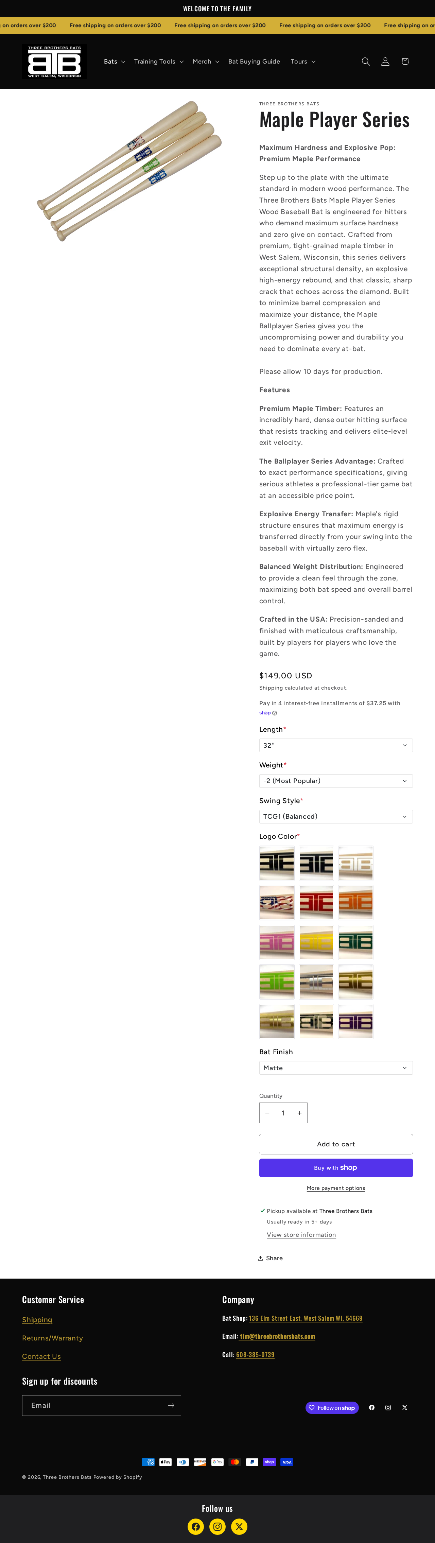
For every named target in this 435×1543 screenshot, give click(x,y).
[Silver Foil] (316, 982)
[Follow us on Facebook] (196, 1527)
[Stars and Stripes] (277, 902)
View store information (301, 1234)
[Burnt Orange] (355, 902)
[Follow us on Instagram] (217, 1527)
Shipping (271, 687)
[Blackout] (316, 863)
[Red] (316, 902)
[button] (114, 61)
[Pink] (277, 942)
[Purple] (355, 1021)
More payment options (336, 1188)
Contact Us (41, 1356)
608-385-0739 (255, 1354)
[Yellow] (316, 942)
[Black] (277, 863)
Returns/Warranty (52, 1338)
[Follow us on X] (239, 1527)
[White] (355, 863)
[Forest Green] (355, 942)
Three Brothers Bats (67, 1477)
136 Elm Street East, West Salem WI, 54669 (305, 1317)
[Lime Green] (277, 982)
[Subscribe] (171, 1405)
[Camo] (316, 1021)
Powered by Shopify (117, 1477)
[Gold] (355, 982)
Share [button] (274, 1258)
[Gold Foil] (277, 1021)
